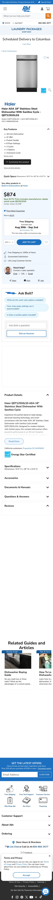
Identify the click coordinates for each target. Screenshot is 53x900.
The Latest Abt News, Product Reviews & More (18, 2)
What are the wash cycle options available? (25, 300)
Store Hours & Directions (28, 842)
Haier (25, 185)
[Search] (48, 16)
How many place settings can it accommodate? (20, 307)
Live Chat (14, 846)
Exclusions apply (44, 768)
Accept (26, 875)
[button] (26, 41)
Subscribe (44, 774)
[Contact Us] (8, 274)
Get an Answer (26, 333)
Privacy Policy (21, 864)
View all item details (12, 168)
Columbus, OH (27, 230)
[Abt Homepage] (26, 8)
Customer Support (12, 816)
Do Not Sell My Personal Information (26, 890)
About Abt (7, 824)
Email (30, 273)
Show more (8, 156)
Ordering (7, 833)
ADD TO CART (29, 242)
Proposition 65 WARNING (33, 448)
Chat (15, 273)
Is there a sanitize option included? (21, 315)
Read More (14, 441)
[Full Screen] (49, 90)
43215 (11, 215)
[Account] (42, 9)
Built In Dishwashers (10, 51)
